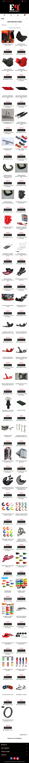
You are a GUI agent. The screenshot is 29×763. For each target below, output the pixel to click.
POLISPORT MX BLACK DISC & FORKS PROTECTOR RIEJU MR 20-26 (21, 488)
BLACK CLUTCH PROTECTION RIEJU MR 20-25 (21, 45)
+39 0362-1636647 (10, 1)
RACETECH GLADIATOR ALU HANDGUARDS (8, 643)
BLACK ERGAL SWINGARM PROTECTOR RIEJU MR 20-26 (21, 97)
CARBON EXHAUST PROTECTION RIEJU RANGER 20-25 (7, 176)
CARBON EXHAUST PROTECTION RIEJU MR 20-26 (21, 176)
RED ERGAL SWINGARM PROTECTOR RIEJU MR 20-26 (8, 97)
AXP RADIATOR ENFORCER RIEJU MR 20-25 (8, 461)
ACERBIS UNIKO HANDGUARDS (7, 591)
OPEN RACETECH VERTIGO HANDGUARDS (21, 566)
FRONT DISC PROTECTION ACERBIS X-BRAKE (8, 514)
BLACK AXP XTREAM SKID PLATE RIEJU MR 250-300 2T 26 (21, 358)
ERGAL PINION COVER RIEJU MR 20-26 (8, 566)
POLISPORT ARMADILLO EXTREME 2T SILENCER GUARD (21, 228)
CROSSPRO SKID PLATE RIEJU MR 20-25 (21, 306)
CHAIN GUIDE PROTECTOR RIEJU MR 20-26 (8, 123)
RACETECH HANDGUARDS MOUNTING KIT (21, 643)
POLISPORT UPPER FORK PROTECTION (7, 44)
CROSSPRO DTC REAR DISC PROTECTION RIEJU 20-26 (7, 255)
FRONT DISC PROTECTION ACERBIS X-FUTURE (8, 540)
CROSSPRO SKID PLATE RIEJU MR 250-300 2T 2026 (8, 332)
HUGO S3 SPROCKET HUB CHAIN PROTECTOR (7, 720)
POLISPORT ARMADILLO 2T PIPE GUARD (21, 149)
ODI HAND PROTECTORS (7, 694)
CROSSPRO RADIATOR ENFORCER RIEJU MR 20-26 (21, 436)
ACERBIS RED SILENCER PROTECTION (8, 228)
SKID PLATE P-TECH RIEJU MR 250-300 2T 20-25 (8, 411)
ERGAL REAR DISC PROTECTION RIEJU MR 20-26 (8, 280)
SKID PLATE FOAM (21, 410)
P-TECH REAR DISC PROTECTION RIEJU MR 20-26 (21, 255)
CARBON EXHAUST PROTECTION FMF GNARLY (8, 202)
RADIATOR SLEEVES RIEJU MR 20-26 (21, 461)
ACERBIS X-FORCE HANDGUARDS (21, 591)
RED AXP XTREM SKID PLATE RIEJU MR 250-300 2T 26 (8, 384)
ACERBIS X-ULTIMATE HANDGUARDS (8, 617)
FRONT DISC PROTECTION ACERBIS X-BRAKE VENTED (21, 514)
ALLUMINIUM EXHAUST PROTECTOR (8, 149)
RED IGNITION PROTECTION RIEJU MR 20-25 (21, 70)
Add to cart (8, 51)
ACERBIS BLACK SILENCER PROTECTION (21, 202)
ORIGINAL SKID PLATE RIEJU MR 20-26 (21, 279)
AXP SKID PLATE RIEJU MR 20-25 (7, 306)
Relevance (9, 25)
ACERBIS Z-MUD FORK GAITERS (8, 670)
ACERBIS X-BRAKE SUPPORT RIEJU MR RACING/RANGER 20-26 (21, 540)
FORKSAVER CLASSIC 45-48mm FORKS (21, 670)
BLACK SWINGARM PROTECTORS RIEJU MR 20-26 (21, 123)
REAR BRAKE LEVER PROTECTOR (8, 436)
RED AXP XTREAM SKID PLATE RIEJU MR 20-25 (8, 358)
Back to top (23, 734)
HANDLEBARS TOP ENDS (21, 694)
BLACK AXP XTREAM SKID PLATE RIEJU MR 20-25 (21, 332)
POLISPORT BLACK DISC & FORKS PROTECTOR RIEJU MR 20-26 (8, 488)
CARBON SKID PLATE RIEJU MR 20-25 (21, 384)
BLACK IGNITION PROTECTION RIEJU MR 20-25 (8, 70)
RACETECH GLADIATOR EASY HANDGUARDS (21, 617)
